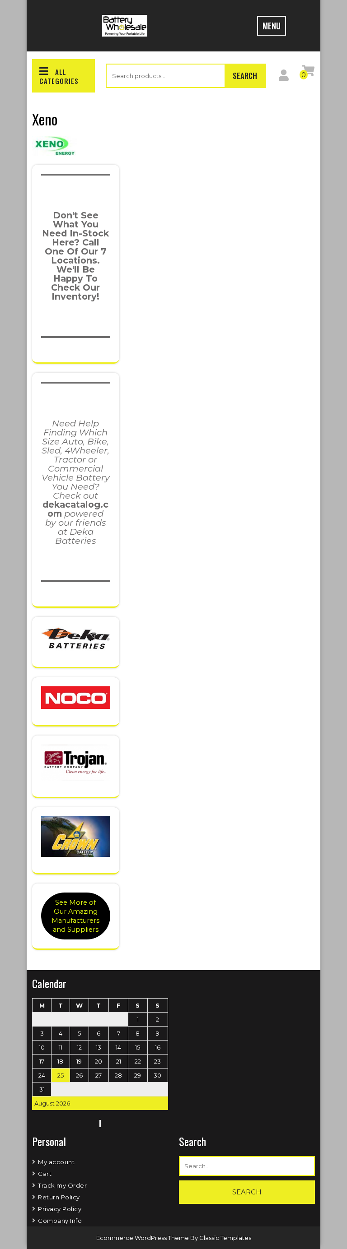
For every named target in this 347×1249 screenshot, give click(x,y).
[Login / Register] (284, 77)
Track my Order (62, 1185)
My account (56, 1162)
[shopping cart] (308, 72)
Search (245, 75)
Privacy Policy (59, 1208)
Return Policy (59, 1197)
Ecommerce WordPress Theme (143, 1237)
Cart (45, 1173)
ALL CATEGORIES (59, 76)
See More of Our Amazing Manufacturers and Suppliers (75, 916)
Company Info (60, 1220)
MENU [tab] (272, 26)
